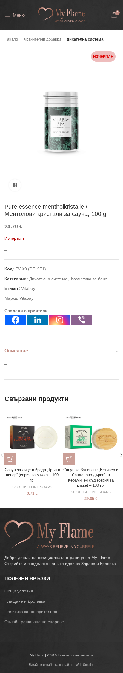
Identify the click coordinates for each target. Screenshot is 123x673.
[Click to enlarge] (15, 185)
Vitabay (28, 288)
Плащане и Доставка (24, 601)
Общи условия (18, 591)
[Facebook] (15, 320)
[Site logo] (61, 14)
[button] (10, 459)
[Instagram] (59, 320)
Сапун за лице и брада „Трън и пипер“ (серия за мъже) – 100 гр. (32, 475)
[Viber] (81, 320)
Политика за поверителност (31, 611)
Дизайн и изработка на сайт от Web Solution (61, 664)
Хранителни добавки (43, 39)
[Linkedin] (37, 320)
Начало (11, 39)
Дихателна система (85, 39)
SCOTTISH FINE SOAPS (32, 487)
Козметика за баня (89, 278)
